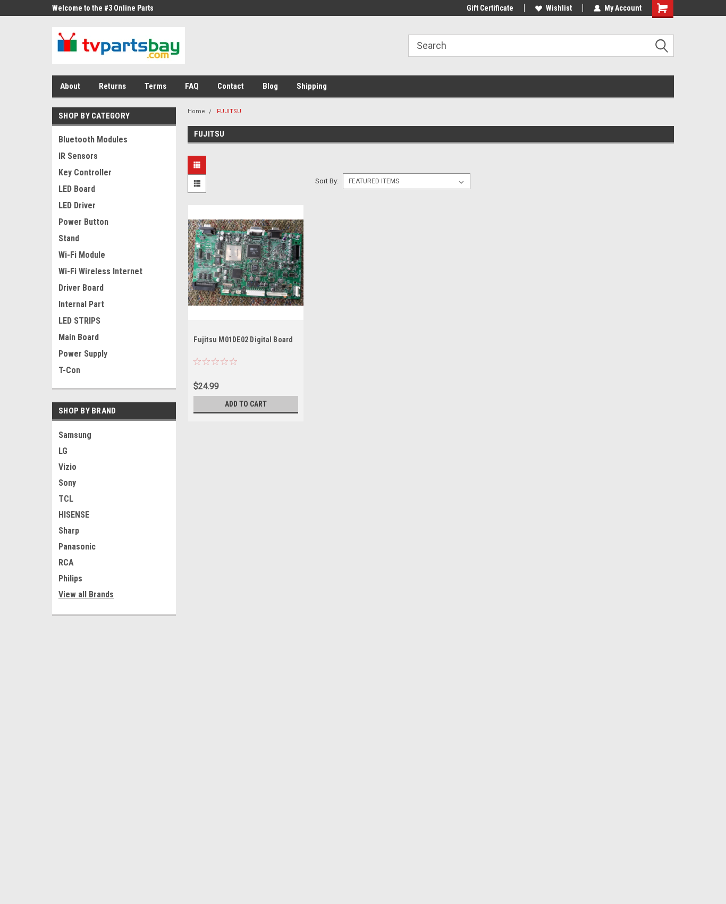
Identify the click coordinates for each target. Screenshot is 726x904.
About (70, 86)
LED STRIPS (79, 321)
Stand (68, 238)
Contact (230, 86)
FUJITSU (229, 111)
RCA (66, 562)
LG (62, 451)
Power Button (83, 222)
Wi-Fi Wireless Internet (100, 271)
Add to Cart (246, 404)
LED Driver (77, 205)
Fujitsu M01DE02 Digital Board (243, 339)
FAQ (192, 86)
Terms (155, 86)
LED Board (76, 189)
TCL (65, 499)
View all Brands (86, 594)
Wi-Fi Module (81, 255)
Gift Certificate (490, 8)
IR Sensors (78, 156)
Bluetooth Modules (93, 139)
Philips (70, 578)
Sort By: (327, 181)
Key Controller (85, 172)
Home (196, 111)
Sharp (68, 531)
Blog (270, 86)
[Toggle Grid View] (198, 165)
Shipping (312, 86)
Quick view (246, 312)
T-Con (69, 370)
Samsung (74, 435)
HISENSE (73, 515)
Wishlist (559, 8)
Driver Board (81, 288)
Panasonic (77, 547)
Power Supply (82, 354)
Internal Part (81, 304)
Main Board (78, 337)
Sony (67, 483)
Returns (112, 86)
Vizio (67, 467)
